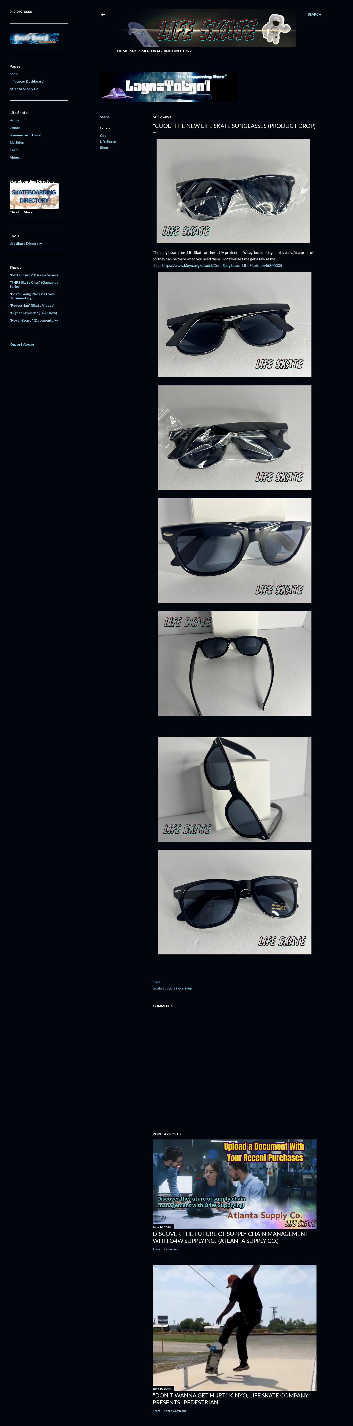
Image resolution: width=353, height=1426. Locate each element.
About (15, 157)
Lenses (15, 128)
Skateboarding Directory (167, 51)
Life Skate (108, 141)
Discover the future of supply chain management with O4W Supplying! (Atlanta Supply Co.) (231, 1237)
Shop (135, 51)
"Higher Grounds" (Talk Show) (33, 313)
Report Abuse (22, 344)
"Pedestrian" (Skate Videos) (32, 305)
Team (14, 150)
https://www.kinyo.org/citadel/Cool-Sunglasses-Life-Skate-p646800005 (222, 265)
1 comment (171, 1249)
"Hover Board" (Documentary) (34, 320)
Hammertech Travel (25, 135)
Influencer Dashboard (27, 81)
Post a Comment (175, 1411)
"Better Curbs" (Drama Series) (34, 275)
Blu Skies (17, 142)
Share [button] (104, 117)
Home (122, 51)
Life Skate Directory (26, 243)
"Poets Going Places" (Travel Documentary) (32, 296)
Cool (104, 135)
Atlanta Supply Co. (24, 89)
